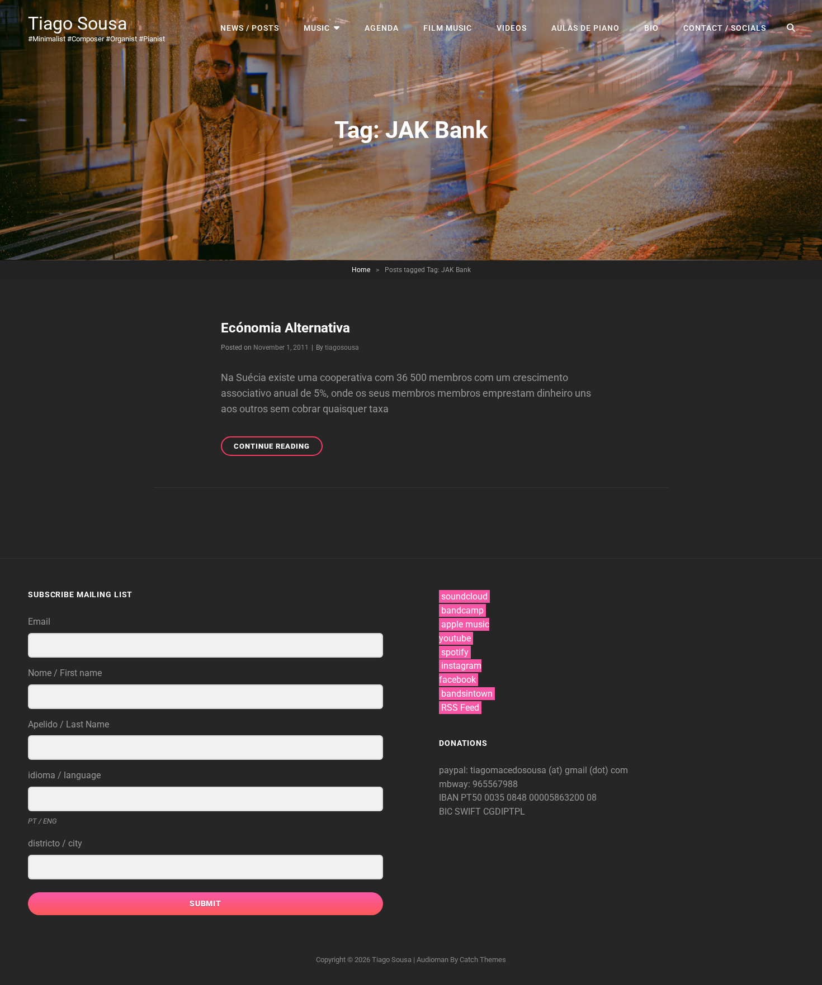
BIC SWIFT (461, 811)
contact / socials (724, 27)
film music (447, 27)
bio (651, 27)
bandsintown (467, 693)
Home (361, 270)
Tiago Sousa (77, 23)
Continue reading (278, 448)
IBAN (450, 797)
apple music (465, 624)
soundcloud (464, 596)
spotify (455, 652)
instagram (461, 665)
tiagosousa (342, 347)
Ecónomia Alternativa (285, 328)
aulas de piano (585, 27)
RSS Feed (460, 707)
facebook (457, 679)
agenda (382, 27)
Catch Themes (483, 959)
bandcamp (462, 610)
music (317, 27)
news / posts (249, 27)
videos (512, 27)
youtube (455, 638)
